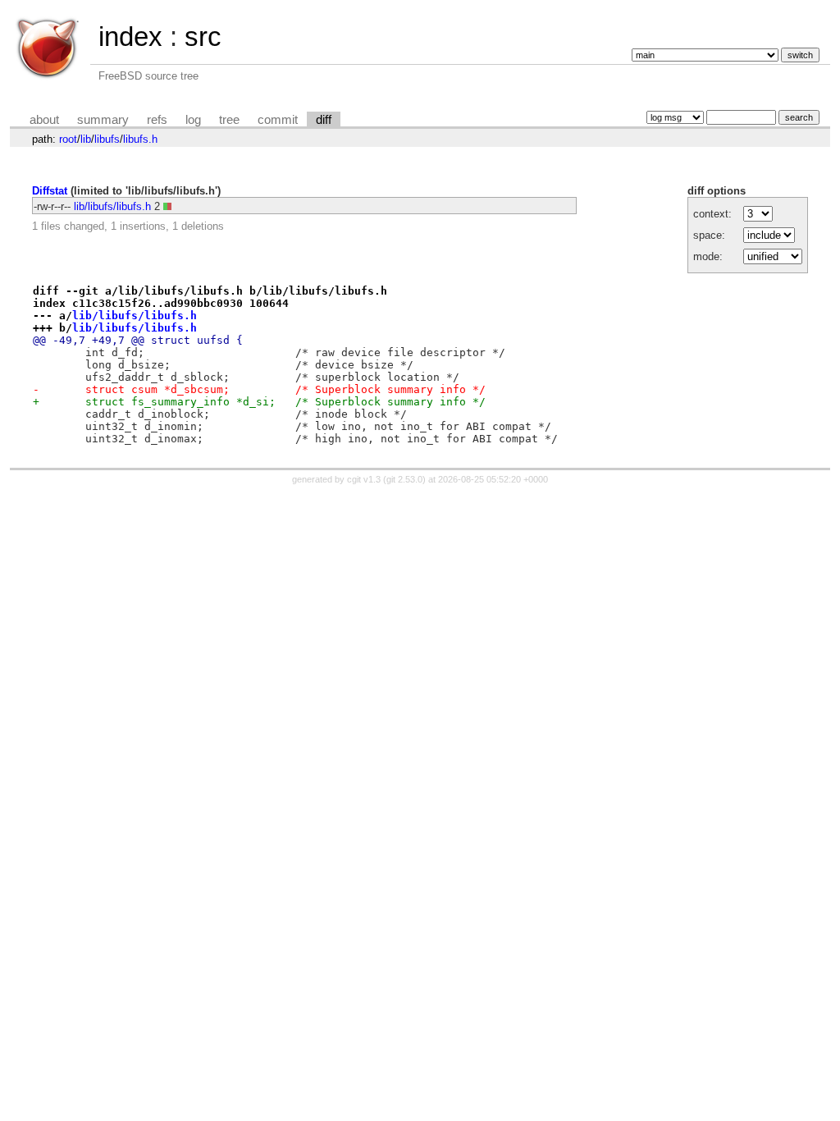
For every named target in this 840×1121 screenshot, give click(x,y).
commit (278, 119)
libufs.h (140, 139)
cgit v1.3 (364, 479)
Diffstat (49, 191)
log (193, 119)
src (203, 36)
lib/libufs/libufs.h (112, 206)
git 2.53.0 (404, 479)
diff (323, 119)
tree (229, 119)
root (68, 139)
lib (85, 139)
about (44, 119)
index (130, 36)
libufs (107, 139)
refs (157, 119)
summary (103, 119)
